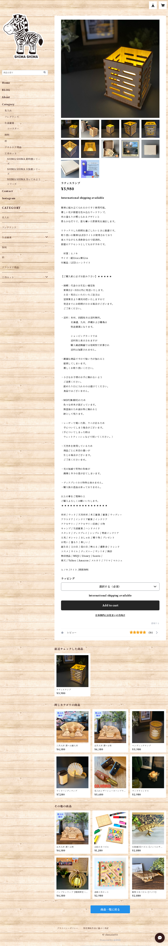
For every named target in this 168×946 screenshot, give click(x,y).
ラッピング (68, 578)
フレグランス (12, 116)
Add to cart (110, 605)
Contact (7, 191)
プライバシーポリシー (67, 928)
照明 (7, 134)
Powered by (107, 940)
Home (6, 82)
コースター (13, 128)
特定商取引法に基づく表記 (96, 928)
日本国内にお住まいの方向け (110, 615)
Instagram (8, 198)
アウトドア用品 (13, 147)
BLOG (6, 90)
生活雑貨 (9, 123)
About (6, 97)
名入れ (8, 110)
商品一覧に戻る (110, 909)
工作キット (11, 153)
